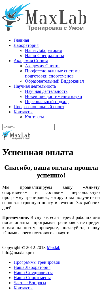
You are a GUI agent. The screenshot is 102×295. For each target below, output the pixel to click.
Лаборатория (26, 45)
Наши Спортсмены (32, 277)
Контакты (23, 111)
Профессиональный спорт (39, 106)
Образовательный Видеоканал (54, 81)
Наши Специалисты (44, 55)
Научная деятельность (35, 86)
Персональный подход (47, 101)
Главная (21, 40)
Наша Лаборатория (43, 50)
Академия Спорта (31, 60)
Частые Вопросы (30, 282)
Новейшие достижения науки (53, 96)
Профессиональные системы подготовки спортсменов (52, 73)
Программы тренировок (37, 262)
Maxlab (53, 247)
